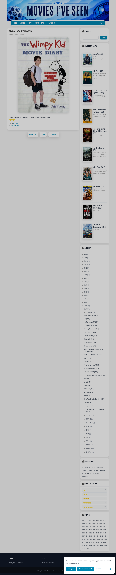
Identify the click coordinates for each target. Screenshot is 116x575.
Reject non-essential (85, 569)
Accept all (71, 569)
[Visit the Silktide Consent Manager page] (110, 569)
